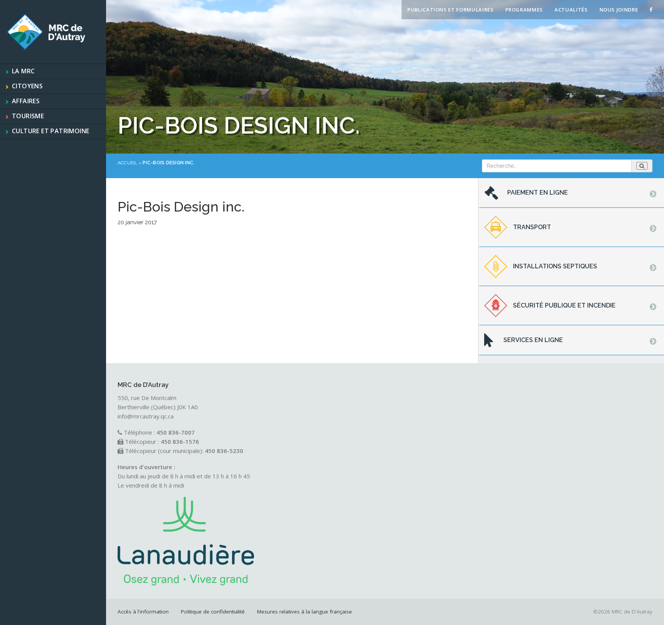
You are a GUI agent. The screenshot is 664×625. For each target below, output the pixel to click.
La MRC (23, 71)
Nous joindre (618, 9)
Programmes (524, 9)
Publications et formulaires (450, 9)
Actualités (571, 9)
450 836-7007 (175, 432)
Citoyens (27, 86)
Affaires (26, 101)
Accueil (128, 162)
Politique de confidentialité (213, 611)
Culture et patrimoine (50, 131)
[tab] (571, 193)
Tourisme (28, 116)
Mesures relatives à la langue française (304, 611)
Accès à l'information (143, 611)
